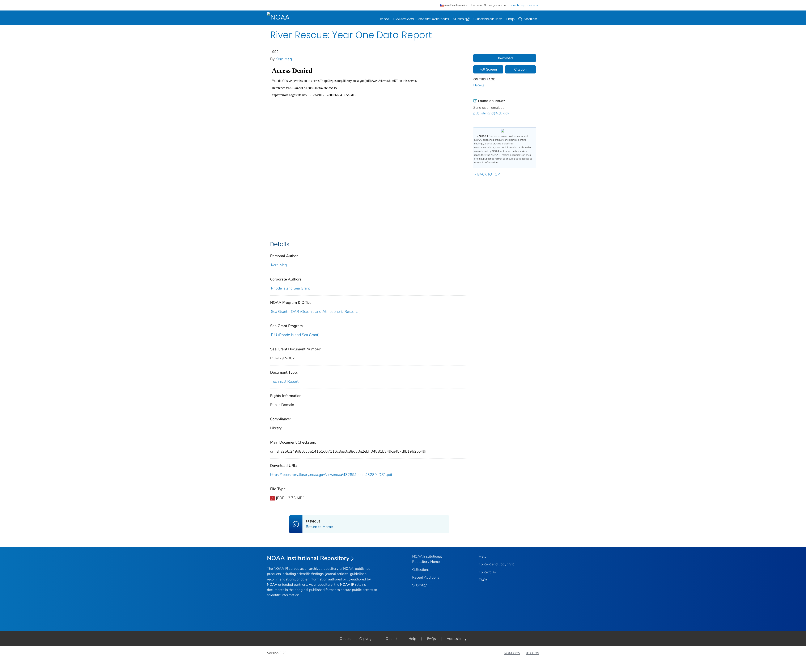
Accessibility (457, 638)
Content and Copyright (496, 564)
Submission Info (488, 19)
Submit (459, 19)
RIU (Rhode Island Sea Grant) (295, 334)
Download (504, 58)
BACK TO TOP (488, 174)
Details (478, 85)
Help (510, 19)
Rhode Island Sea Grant (290, 288)
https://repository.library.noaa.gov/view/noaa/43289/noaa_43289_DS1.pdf (331, 474)
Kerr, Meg (284, 59)
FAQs (483, 580)
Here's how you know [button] (522, 5)
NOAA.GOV (512, 653)
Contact (392, 638)
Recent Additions (433, 19)
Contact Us (487, 572)
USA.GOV (532, 653)
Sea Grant (279, 311)
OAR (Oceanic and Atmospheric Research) (326, 311)
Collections (403, 19)
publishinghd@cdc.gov (491, 113)
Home (384, 19)
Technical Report (284, 381)
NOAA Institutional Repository (308, 558)
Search (530, 19)
